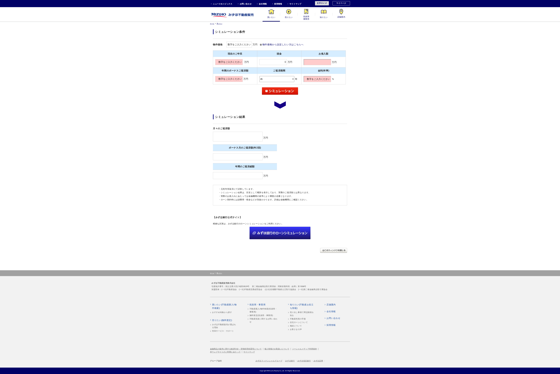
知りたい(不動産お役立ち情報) (302, 306)
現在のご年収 (235, 53)
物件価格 (218, 44)
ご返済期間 (279, 70)
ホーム (212, 23)
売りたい (289, 17)
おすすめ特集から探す (222, 312)
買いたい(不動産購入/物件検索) (224, 306)
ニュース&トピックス (222, 4)
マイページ (341, 3)
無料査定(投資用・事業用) (261, 315)
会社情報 (263, 4)
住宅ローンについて (299, 322)
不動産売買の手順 (298, 319)
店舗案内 (341, 17)
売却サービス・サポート (223, 331)
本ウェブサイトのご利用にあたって (225, 352)
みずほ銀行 (290, 361)
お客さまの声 (296, 329)
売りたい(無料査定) (222, 320)
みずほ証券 (318, 361)
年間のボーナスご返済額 (235, 70)
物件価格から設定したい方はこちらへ (283, 44)
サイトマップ (295, 4)
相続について (296, 326)
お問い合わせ (246, 4)
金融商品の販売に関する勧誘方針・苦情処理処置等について (236, 349)
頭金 (279, 53)
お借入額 (323, 53)
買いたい (271, 17)
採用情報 (278, 4)
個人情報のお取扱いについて (276, 349)
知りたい (324, 17)
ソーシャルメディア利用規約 (304, 349)
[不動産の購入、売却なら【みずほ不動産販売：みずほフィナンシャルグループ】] (236, 14)
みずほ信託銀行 (304, 361)
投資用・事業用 (306, 17)
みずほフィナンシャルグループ (269, 361)
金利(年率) (323, 70)
